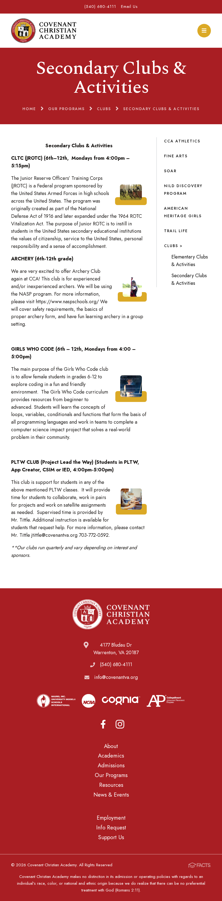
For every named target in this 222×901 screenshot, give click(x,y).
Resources (111, 785)
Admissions (111, 765)
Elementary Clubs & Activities (189, 260)
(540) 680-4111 (100, 6)
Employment (111, 818)
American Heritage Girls (183, 212)
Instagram (120, 724)
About (111, 746)
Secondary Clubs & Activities (189, 279)
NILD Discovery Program (183, 189)
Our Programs (111, 775)
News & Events (111, 795)
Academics (111, 756)
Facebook (103, 724)
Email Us (129, 6)
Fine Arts (176, 156)
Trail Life (176, 231)
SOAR (170, 171)
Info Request (111, 827)
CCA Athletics (182, 141)
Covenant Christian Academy (43, 30)
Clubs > (173, 245)
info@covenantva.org (116, 677)
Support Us (111, 837)
